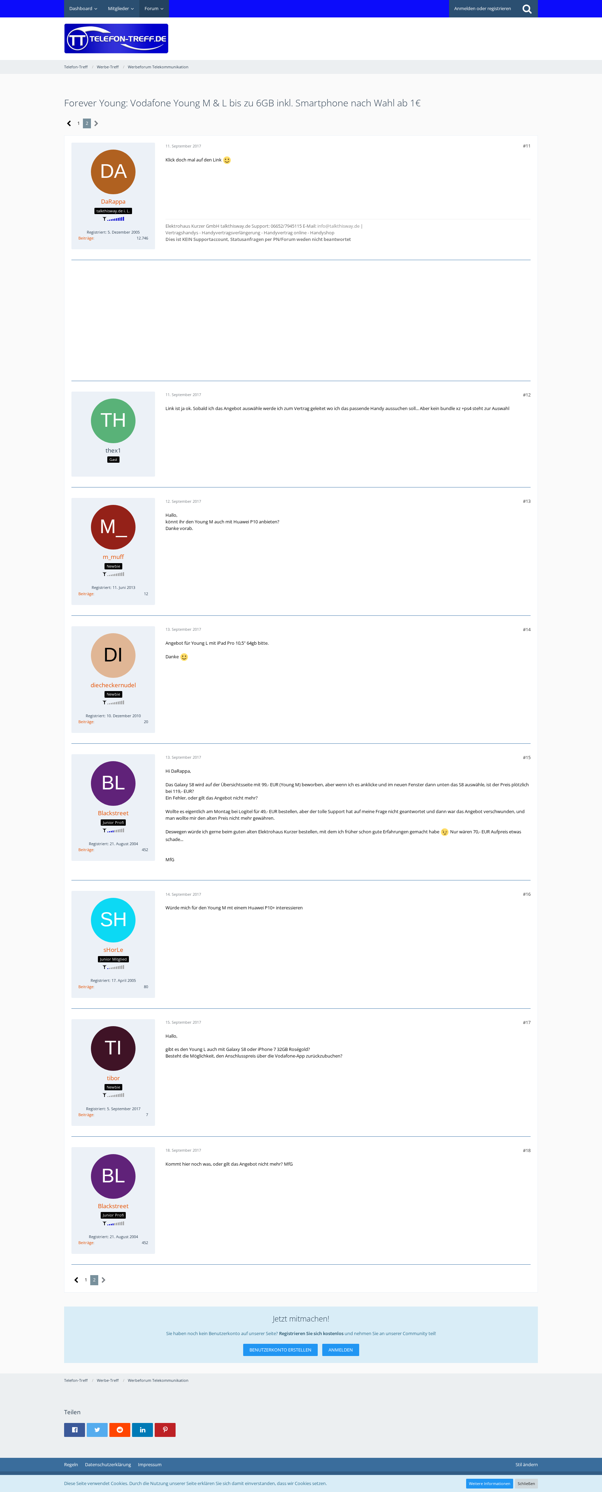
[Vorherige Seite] (69, 124)
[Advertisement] (411, 33)
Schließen (526, 1483)
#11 (527, 146)
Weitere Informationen (489, 1483)
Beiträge (85, 238)
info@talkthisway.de (338, 226)
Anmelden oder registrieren (482, 8)
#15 (527, 757)
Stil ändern (527, 1464)
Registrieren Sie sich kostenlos (311, 1333)
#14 (527, 629)
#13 (527, 501)
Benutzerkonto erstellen (280, 1350)
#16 (527, 894)
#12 (527, 395)
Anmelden (341, 1350)
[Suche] (527, 8)
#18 (527, 1150)
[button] (74, 1430)
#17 (527, 1022)
